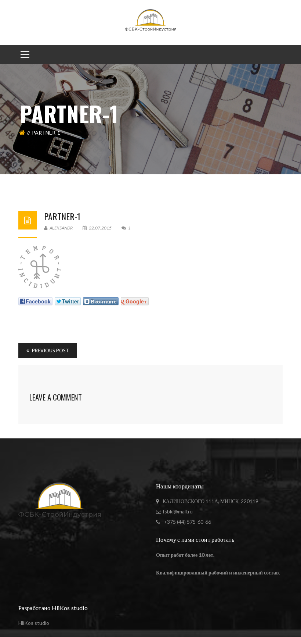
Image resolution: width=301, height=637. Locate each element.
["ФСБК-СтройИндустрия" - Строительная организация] (151, 22)
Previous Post (50, 350)
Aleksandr (61, 228)
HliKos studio (33, 623)
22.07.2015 (100, 228)
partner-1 (62, 216)
